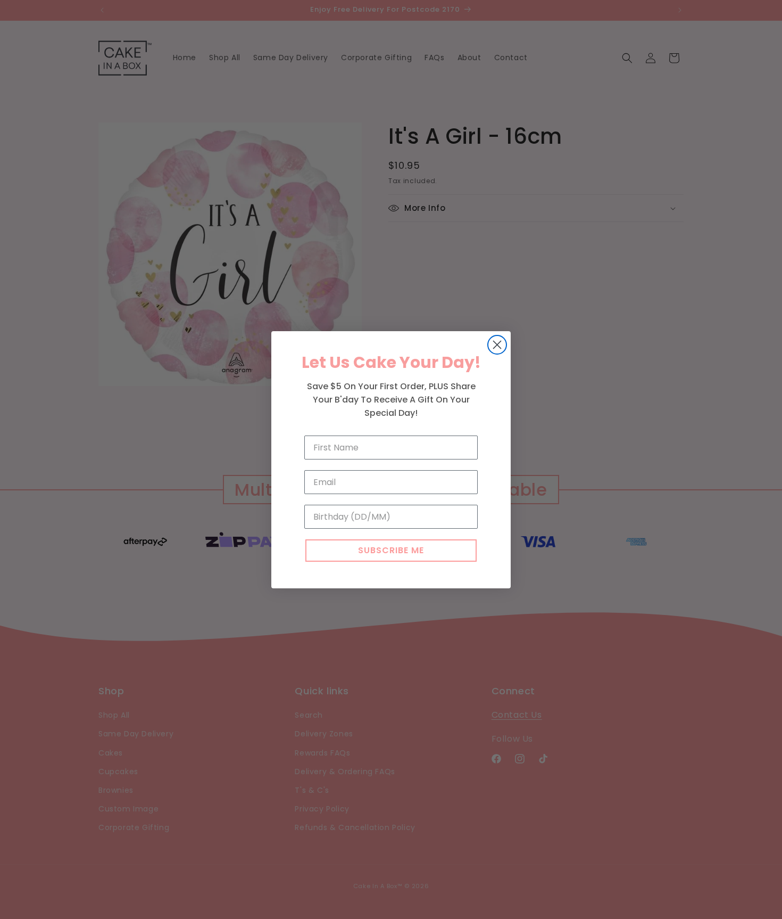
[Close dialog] (497, 344)
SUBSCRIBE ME (391, 550)
